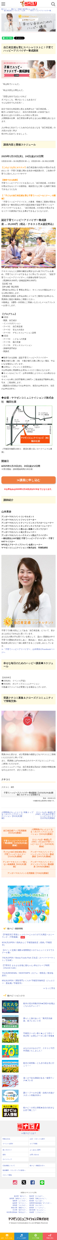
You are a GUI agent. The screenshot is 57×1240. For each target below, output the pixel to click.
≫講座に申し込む (28, 480)
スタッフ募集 (7, 1175)
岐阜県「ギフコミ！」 (20, 1203)
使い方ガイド (7, 1150)
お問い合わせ (34, 1154)
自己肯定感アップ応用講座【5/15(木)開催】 (15, 831)
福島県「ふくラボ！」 (20, 1201)
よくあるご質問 (35, 1150)
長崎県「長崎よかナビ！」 (38, 1198)
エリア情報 (35, 1238)
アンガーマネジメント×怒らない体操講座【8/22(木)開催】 (15, 864)
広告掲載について (9, 1165)
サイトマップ (7, 1159)
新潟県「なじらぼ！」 (37, 1201)
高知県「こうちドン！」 (37, 1212)
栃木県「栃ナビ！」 (21, 1196)
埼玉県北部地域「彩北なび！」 (17, 1212)
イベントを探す (21, 1238)
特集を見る (49, 1238)
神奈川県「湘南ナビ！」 (19, 1207)
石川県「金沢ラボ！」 (20, 1210)
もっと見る (50, 988)
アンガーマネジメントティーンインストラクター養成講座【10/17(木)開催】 (42, 854)
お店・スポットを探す (7, 1238)
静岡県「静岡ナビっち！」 (19, 1198)
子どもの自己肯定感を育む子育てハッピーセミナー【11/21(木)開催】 (15, 854)
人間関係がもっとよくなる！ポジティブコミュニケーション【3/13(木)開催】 (12, 815)
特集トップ (28, 812)
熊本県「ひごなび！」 (37, 1196)
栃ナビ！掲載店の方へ (37, 1165)
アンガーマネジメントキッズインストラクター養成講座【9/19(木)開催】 (42, 864)
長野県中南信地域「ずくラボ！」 (40, 1203)
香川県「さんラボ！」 (37, 1205)
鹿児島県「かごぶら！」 (37, 1210)
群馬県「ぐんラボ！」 (20, 1205)
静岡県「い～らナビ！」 (37, 1207)
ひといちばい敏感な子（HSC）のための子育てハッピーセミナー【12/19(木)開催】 (45, 815)
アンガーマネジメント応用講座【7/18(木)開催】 (28, 873)
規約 (4, 1154)
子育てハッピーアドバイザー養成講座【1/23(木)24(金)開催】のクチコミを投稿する (28, 794)
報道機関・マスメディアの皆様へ (14, 1170)
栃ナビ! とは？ (29, 1133)
